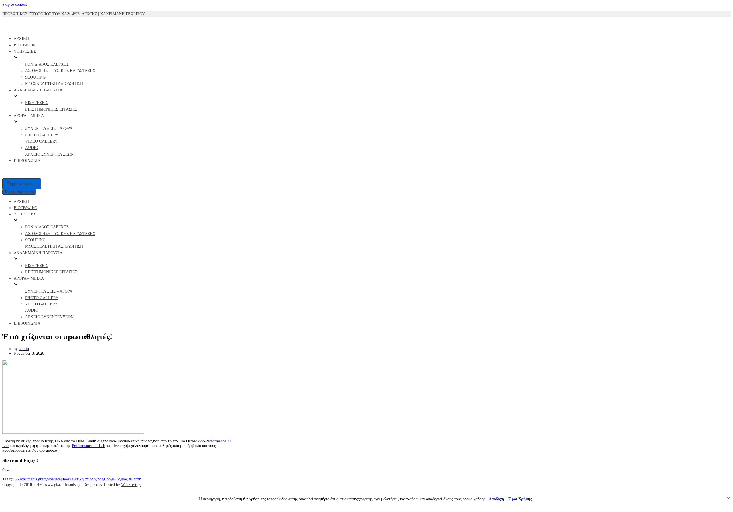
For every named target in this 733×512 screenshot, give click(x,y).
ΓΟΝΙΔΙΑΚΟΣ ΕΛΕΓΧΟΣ (47, 64)
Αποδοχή (496, 499)
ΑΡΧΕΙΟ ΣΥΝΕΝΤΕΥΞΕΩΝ (49, 154)
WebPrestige (131, 484)
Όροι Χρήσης (520, 499)
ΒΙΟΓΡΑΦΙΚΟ (25, 45)
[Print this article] (27, 474)
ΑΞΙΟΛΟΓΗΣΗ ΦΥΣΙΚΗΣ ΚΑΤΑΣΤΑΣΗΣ (60, 70)
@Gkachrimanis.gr (26, 479)
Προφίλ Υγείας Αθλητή (122, 479)
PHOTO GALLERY (41, 135)
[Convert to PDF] (31, 474)
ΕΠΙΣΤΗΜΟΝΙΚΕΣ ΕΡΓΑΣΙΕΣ (51, 109)
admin (24, 349)
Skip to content (14, 4)
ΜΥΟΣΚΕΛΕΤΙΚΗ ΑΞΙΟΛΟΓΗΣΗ (54, 83)
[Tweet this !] (10, 474)
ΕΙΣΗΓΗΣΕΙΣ (36, 103)
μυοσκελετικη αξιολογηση (82, 479)
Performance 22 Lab (88, 446)
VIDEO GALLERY (41, 141)
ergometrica (51, 479)
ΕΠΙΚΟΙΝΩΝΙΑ (27, 160)
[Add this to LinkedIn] (15, 474)
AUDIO (31, 148)
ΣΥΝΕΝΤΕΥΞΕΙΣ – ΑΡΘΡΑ (48, 128)
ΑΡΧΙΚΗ (21, 38)
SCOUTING (35, 77)
